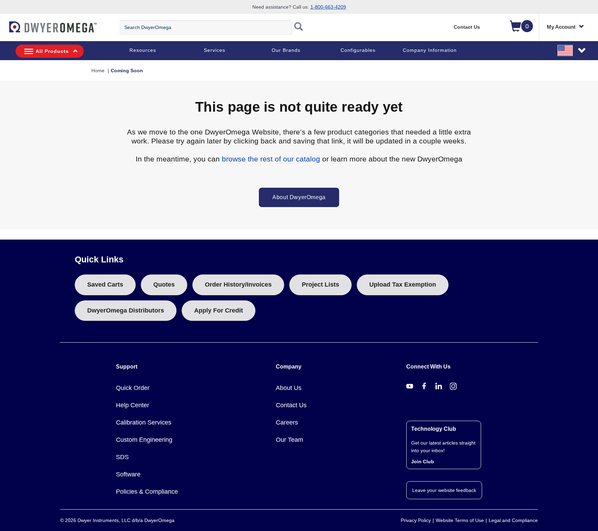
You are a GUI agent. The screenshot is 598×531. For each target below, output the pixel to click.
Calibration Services (143, 422)
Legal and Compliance (513, 520)
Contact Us (467, 27)
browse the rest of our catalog (271, 159)
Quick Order (133, 387)
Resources (142, 50)
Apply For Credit (218, 310)
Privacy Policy (416, 520)
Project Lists (320, 284)
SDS (122, 457)
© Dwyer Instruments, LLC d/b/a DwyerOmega (117, 520)
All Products (52, 51)
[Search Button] (298, 27)
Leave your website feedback (444, 490)
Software (128, 474)
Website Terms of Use (460, 520)
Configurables (358, 50)
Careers (287, 422)
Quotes (164, 284)
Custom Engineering (144, 439)
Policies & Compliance (147, 491)
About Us (288, 387)
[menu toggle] (3, 30)
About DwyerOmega (299, 197)
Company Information (430, 50)
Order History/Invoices (238, 284)
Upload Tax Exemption (402, 284)
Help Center (132, 405)
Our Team (289, 439)
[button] (572, 50)
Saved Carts (105, 284)
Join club (422, 461)
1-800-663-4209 (328, 7)
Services (214, 50)
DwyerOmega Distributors (125, 310)
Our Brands (286, 50)
